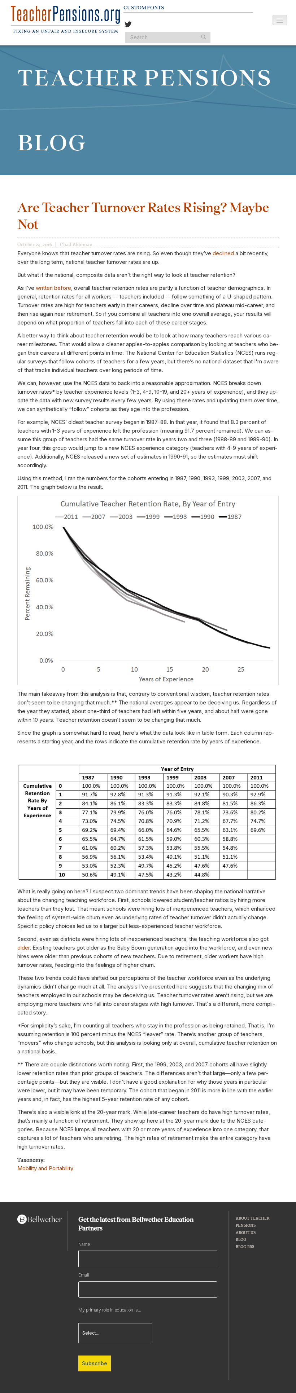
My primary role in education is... (109, 1310)
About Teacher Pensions (252, 1221)
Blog (241, 1239)
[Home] (65, 19)
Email (83, 1275)
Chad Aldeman (76, 244)
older (23, 947)
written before (53, 287)
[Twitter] (128, 25)
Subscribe (94, 1363)
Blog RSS (245, 1246)
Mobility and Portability (45, 1168)
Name (84, 1244)
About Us (246, 1232)
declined (223, 253)
